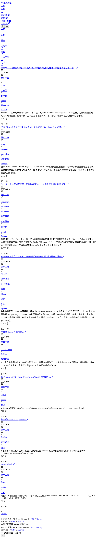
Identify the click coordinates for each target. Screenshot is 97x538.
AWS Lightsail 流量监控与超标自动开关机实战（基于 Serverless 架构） (32, 127)
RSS (32, 519)
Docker (4, 110)
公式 (3, 493)
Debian (4, 354)
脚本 (3, 448)
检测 (3, 405)
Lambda (4, 149)
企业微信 (5, 221)
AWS (3, 145)
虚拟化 (4, 395)
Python (4, 236)
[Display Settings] (3, 26)
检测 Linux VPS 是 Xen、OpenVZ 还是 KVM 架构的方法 (26, 377)
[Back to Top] (3, 535)
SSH (3, 85)
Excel (3, 482)
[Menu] (7, 26)
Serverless (5, 154)
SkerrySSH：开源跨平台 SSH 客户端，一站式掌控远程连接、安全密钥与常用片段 (37, 68)
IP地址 (4, 487)
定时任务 (5, 442)
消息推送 (5, 216)
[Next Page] (2, 516)
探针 (3, 289)
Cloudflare (5, 202)
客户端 (4, 90)
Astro (13, 521)
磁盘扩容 (5, 359)
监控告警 (5, 159)
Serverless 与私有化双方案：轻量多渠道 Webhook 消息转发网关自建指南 (33, 184)
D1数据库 (5, 284)
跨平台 (4, 96)
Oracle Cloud (6, 350)
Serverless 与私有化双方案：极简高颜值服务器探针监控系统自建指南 (32, 256)
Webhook (5, 211)
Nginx (3, 231)
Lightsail (4, 164)
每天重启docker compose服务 (14, 419)
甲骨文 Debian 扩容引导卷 (13, 332)
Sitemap (39, 519)
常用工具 (5, 78)
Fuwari (21, 521)
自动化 (4, 227)
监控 (3, 299)
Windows (5, 105)
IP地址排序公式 (8, 464)
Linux (3, 101)
